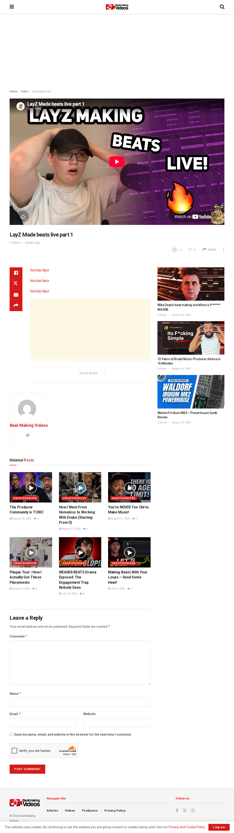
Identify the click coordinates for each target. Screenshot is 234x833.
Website (89, 714)
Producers (90, 810)
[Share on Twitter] (16, 283)
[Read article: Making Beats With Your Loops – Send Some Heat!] (129, 552)
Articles (52, 810)
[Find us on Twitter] (185, 810)
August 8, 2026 (21, 588)
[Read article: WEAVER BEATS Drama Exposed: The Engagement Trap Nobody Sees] (80, 552)
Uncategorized (41, 91)
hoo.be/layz (39, 270)
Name (15, 693)
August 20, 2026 (181, 314)
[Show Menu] (12, 7)
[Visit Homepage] (117, 6)
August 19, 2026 (181, 368)
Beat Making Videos (29, 425)
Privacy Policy (114, 810)
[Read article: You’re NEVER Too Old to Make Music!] (129, 487)
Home (13, 91)
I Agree (219, 827)
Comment (19, 636)
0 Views (162, 314)
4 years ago (32, 242)
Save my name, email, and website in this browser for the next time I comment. (73, 734)
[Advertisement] (117, 52)
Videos (70, 810)
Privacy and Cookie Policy (187, 827)
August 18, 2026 (21, 518)
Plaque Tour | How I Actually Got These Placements (25, 577)
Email (15, 714)
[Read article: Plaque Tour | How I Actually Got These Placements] (31, 552)
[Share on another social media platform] (16, 305)
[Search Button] (222, 7)
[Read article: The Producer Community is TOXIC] (31, 487)
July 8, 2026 (117, 588)
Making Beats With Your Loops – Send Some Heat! (127, 577)
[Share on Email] (16, 294)
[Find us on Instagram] (193, 810)
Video (24, 91)
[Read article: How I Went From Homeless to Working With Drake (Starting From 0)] (80, 487)
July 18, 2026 (69, 593)
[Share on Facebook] (16, 272)
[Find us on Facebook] (177, 810)
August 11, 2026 (70, 528)
